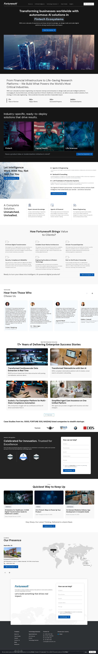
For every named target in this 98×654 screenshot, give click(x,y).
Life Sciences (32, 636)
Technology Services (33, 640)
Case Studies (17, 636)
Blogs (15, 642)
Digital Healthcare (33, 634)
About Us (16, 634)
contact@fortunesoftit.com (49, 641)
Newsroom (16, 644)
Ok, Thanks (92, 652)
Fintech (30, 638)
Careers (16, 638)
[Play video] (49, 52)
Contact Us (17, 640)
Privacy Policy (72, 465)
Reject (86, 652)
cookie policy (43, 652)
